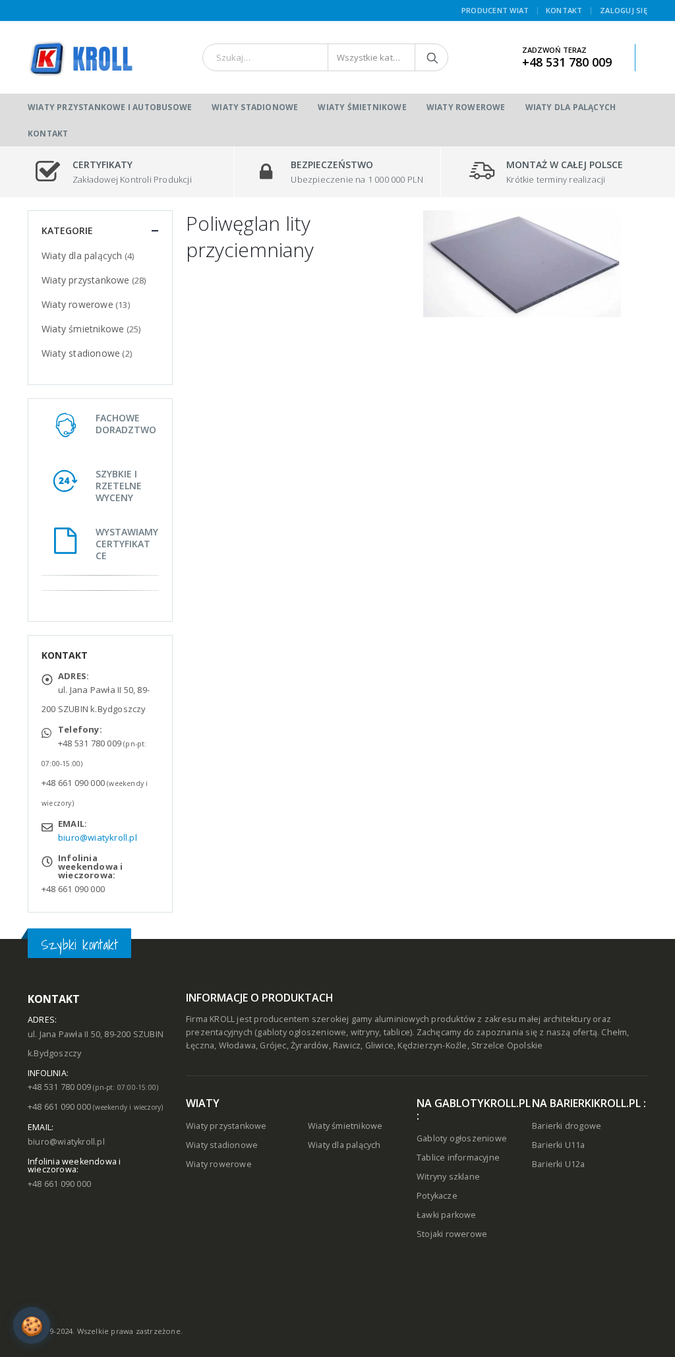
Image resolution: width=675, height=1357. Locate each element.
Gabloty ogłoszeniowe (462, 1138)
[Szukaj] (432, 57)
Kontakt (564, 10)
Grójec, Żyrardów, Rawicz (310, 1045)
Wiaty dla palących (570, 107)
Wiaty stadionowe (255, 107)
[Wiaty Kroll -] (80, 57)
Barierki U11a (558, 1145)
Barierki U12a (558, 1164)
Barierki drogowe (566, 1125)
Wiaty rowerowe (466, 107)
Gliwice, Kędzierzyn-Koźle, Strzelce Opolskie (454, 1045)
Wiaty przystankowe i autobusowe (110, 107)
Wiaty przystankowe (86, 280)
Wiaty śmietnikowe (362, 107)
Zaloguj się (623, 10)
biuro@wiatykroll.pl (97, 837)
